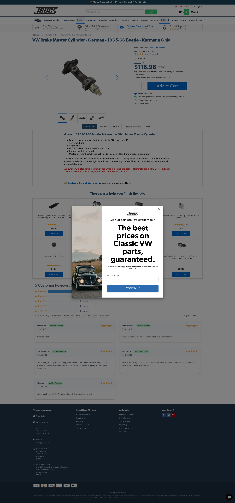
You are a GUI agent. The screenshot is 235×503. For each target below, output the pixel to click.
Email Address (113, 276)
